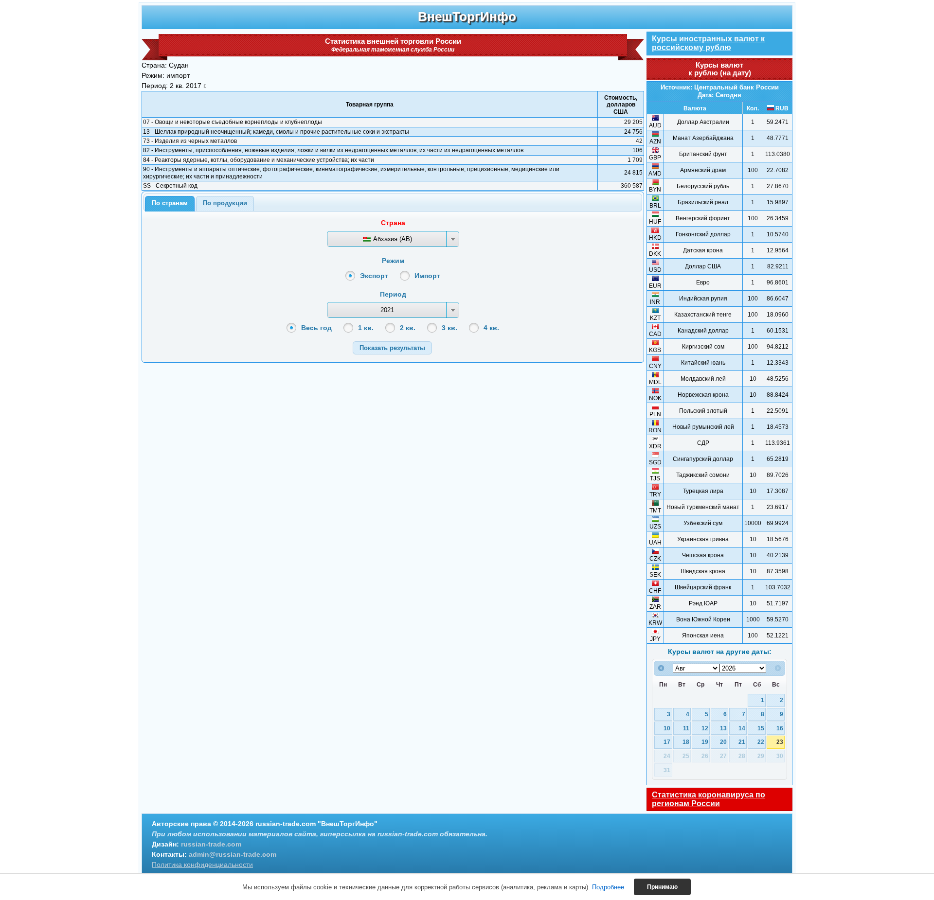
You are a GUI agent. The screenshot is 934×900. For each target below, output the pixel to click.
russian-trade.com (211, 844)
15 (760, 728)
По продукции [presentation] (225, 203)
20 (723, 742)
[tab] (170, 204)
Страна (393, 223)
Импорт (427, 276)
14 (741, 728)
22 (760, 742)
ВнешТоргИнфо (467, 16)
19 (704, 742)
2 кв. (407, 328)
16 (779, 728)
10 (667, 728)
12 (704, 728)
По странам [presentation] (170, 203)
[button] (392, 347)
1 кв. (366, 328)
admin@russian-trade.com (232, 854)
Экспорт (374, 276)
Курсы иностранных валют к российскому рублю (708, 43)
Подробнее (608, 887)
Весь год (316, 328)
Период (393, 294)
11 (686, 728)
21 (741, 742)
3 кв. (449, 328)
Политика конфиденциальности (202, 864)
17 (667, 742)
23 (779, 742)
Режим (393, 261)
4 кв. (491, 328)
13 (723, 728)
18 (686, 742)
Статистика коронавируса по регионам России (708, 799)
